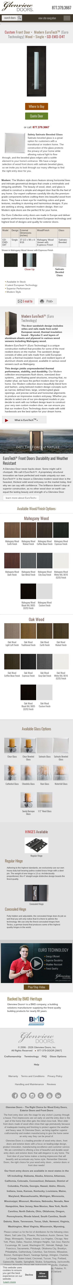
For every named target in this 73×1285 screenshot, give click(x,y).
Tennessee (26, 1221)
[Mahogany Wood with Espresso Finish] (61, 530)
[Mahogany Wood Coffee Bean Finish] (44, 550)
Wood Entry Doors (57, 1107)
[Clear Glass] (12, 762)
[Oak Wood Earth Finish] (44, 651)
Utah (45, 1221)
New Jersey (25, 1206)
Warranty (13, 1076)
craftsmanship (11, 1133)
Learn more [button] (9, 1282)
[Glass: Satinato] (44, 746)
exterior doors (26, 1153)
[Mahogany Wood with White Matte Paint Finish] (61, 561)
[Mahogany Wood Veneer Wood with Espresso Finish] (11, 260)
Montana (35, 1201)
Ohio (38, 1211)
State (16, 1221)
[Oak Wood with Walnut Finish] (61, 631)
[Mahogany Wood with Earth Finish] (12, 530)
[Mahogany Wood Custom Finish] (44, 611)
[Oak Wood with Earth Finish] (44, 631)
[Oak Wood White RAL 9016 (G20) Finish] (61, 681)
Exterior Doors (27, 1110)
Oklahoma (48, 1211)
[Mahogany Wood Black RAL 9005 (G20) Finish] (28, 611)
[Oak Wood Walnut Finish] (61, 651)
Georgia (34, 1186)
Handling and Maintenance (29, 1084)
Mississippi (10, 1201)
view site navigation (47, 18)
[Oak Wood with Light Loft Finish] (12, 631)
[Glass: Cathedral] (12, 773)
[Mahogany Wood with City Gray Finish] (44, 561)
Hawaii (44, 1186)
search (12, 18)
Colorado (22, 1181)
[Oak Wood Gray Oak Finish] (44, 681)
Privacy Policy (55, 1076)
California (10, 1181)
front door (12, 1156)
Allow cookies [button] (42, 1275)
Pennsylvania (14, 1216)
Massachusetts (29, 1196)
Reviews (51, 1084)
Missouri (24, 1201)
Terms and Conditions (32, 1076)
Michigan (45, 1196)
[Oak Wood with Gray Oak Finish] (44, 662)
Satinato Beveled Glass (59, 272)
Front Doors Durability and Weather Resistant (35, 460)
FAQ (44, 1056)
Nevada (58, 1201)
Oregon (60, 1211)
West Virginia (31, 1226)
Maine (62, 1191)
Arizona (48, 1176)
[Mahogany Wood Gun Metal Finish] (28, 580)
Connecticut (36, 1181)
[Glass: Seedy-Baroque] (28, 800)
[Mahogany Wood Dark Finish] (12, 580)
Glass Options (58, 1056)
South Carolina (49, 1216)
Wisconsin (46, 1226)
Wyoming (58, 1226)
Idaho (52, 1186)
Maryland (13, 1196)
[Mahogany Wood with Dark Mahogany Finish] (12, 561)
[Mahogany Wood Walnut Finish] (28, 550)
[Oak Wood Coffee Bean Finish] (12, 681)
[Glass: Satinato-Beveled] (61, 746)
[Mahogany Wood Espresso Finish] (61, 550)
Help (36, 1064)
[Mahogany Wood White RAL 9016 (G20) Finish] (61, 580)
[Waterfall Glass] (61, 789)
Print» (50, 301)
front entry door (16, 1115)
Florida (24, 1186)
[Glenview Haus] (32, 1096)
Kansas (28, 1191)
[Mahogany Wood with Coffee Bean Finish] (44, 530)
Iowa (19, 1191)
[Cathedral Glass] (12, 789)
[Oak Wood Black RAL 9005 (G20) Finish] (28, 712)
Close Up (29, 269)
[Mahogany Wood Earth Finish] (12, 550)
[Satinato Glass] (44, 762)
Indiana (11, 1191)
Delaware (50, 1181)
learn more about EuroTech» (21, 497)
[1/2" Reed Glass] (44, 816)
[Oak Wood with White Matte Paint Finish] (61, 662)
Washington (15, 1226)
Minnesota (58, 1196)
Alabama (29, 1176)
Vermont (54, 1221)
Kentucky (39, 1191)
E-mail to (27, 301)
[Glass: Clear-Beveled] (28, 746)
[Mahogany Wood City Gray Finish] (44, 580)
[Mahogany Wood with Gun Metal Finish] (28, 561)
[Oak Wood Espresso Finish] (28, 681)
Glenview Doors (14, 1107)
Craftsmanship (12, 1056)
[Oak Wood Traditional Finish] (28, 651)
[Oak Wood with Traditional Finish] (28, 631)
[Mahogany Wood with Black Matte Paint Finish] (28, 592)
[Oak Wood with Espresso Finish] (28, 662)
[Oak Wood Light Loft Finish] (12, 651)
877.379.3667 (61, 7)
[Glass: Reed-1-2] (44, 800)
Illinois (61, 1186)
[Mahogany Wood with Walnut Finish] (28, 530)
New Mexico (41, 1206)
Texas (37, 1221)
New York (54, 1206)
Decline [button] (29, 1275)
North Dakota (26, 1211)
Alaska (39, 1176)
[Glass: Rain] (44, 773)
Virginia (64, 1221)
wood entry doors (43, 1162)
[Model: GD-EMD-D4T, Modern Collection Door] (36, 71)
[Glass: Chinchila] (28, 773)
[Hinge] (36, 852)
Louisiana (51, 1191)
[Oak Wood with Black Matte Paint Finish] (28, 693)
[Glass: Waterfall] (61, 773)
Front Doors (47, 1110)
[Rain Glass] (44, 789)
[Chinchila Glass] (28, 789)
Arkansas (59, 1176)
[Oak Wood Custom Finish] (44, 712)
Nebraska (47, 1201)
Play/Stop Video (36, 987)
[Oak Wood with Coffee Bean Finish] (12, 662)
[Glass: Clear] (12, 746)
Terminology (31, 1056)
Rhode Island (31, 1216)
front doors (8, 1124)
